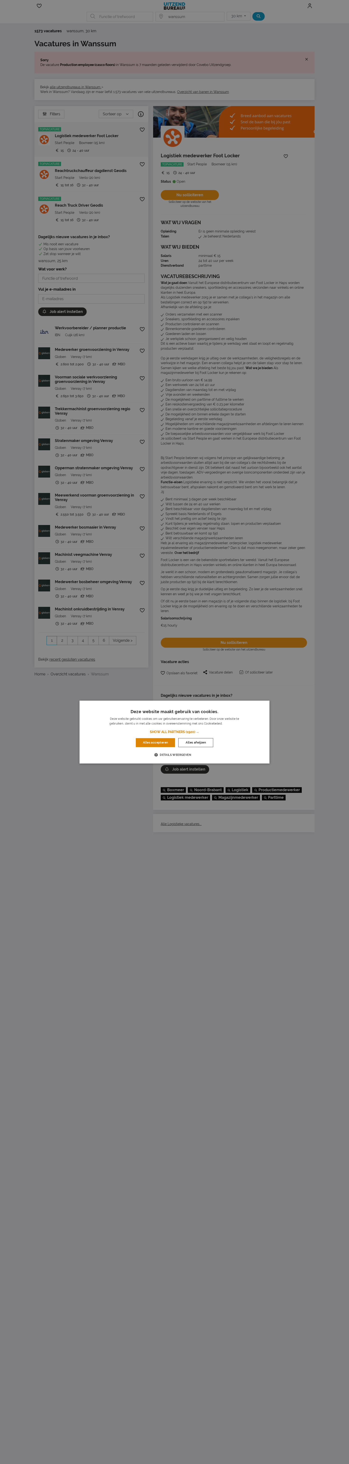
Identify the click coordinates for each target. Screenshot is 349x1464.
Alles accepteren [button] (155, 742)
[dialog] (174, 732)
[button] (174, 732)
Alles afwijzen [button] (196, 742)
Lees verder (231, 723)
